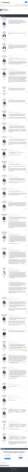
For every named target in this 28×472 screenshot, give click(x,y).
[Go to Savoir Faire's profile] (1, 10)
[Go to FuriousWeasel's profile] (4, 115)
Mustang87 (17, 316)
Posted (10, 18)
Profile (4, 41)
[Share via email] (8, 465)
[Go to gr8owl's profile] (4, 103)
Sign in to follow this (3, 8)
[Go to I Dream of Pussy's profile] (4, 425)
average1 (4, 86)
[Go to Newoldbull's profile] (4, 48)
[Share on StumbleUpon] (7, 465)
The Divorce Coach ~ (4, 149)
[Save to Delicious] (5, 465)
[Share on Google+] (2, 465)
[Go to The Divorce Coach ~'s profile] (4, 153)
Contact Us (16, 468)
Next (3, 16)
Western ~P (17, 233)
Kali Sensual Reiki (4, 161)
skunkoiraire (4, 329)
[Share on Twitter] (0, 465)
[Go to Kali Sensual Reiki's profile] (4, 166)
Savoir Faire (4, 18)
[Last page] (4, 16)
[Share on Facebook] (1, 465)
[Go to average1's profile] (4, 91)
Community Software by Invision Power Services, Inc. (14, 470)
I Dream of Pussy (4, 421)
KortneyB (4, 354)
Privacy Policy (12, 468)
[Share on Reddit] (6, 465)
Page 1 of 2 (7, 16)
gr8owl (16, 112)
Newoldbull (4, 43)
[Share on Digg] (3, 465)
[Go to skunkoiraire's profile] (4, 333)
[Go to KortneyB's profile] (4, 358)
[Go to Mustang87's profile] (4, 272)
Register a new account (7, 458)
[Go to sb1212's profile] (4, 36)
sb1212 (4, 31)
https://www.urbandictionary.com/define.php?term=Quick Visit (18, 322)
